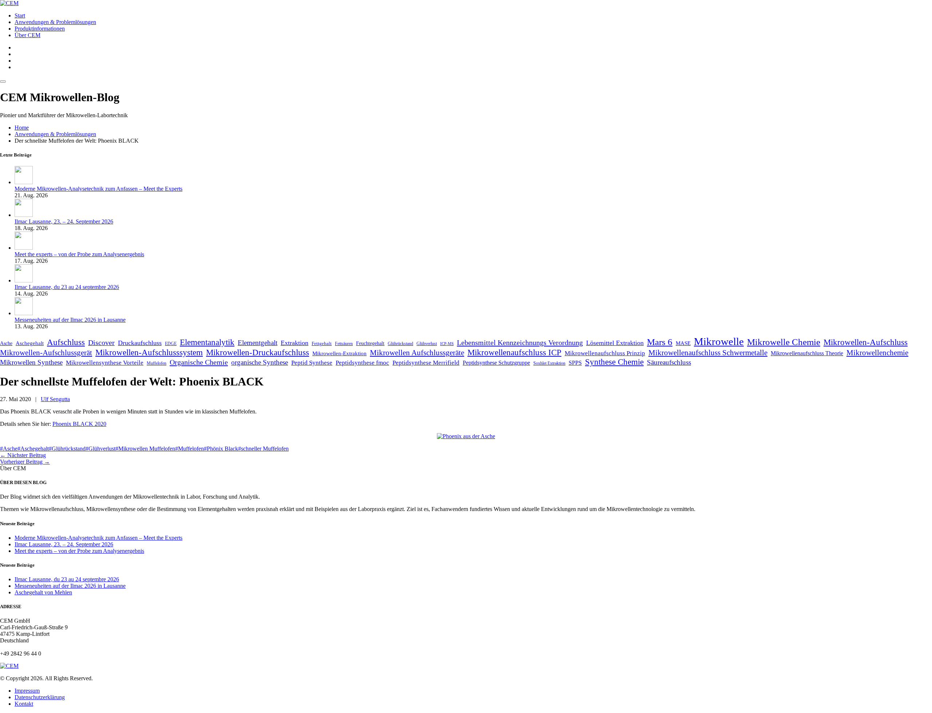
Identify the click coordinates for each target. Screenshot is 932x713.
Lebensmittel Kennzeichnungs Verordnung (520, 342)
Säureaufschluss (669, 362)
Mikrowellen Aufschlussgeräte (417, 353)
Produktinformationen (40, 28)
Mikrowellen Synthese (31, 362)
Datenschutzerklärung (40, 697)
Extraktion (294, 342)
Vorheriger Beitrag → (25, 462)
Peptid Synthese (311, 362)
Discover (101, 342)
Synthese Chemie (614, 362)
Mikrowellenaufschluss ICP (514, 352)
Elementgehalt (257, 342)
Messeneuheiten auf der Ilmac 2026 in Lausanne (70, 320)
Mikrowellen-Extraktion (339, 353)
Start (20, 15)
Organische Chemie (199, 362)
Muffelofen (156, 363)
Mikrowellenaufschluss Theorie (807, 353)
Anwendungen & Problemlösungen (55, 22)
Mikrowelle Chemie (783, 342)
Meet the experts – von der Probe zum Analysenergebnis (79, 254)
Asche (6, 343)
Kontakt (24, 704)
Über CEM (27, 35)
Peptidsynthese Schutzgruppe (496, 362)
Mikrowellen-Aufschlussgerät (46, 352)
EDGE (171, 343)
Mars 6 (659, 342)
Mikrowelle (719, 341)
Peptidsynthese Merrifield (425, 362)
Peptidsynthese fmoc (362, 362)
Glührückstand (400, 343)
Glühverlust (426, 343)
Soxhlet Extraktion (549, 363)
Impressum (27, 691)
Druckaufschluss (140, 342)
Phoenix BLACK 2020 (79, 424)
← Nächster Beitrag (23, 455)
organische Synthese (259, 362)
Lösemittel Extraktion (615, 342)
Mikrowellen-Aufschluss (866, 342)
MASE (683, 343)
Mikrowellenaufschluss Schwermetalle (707, 353)
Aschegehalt (30, 343)
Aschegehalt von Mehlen (43, 592)
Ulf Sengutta (55, 399)
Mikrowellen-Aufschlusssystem (149, 352)
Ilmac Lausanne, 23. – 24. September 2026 (64, 221)
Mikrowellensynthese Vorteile (104, 362)
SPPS (575, 363)
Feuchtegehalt (370, 343)
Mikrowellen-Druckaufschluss (257, 352)
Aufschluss (66, 342)
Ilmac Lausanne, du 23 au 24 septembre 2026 (67, 287)
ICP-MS (447, 344)
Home (22, 127)
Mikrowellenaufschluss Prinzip (605, 353)
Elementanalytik (207, 342)
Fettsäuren (344, 343)
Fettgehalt (322, 343)
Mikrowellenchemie (877, 353)
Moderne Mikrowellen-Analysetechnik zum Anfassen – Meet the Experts (98, 189)
